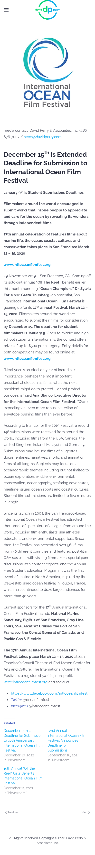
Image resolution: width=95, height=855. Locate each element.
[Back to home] (47, 10)
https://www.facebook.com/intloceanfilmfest (49, 693)
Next (84, 812)
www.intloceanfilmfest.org (26, 682)
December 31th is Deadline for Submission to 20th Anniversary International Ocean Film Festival (23, 740)
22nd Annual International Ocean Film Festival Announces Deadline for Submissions (67, 740)
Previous (13, 812)
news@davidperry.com (43, 137)
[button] (6, 10)
